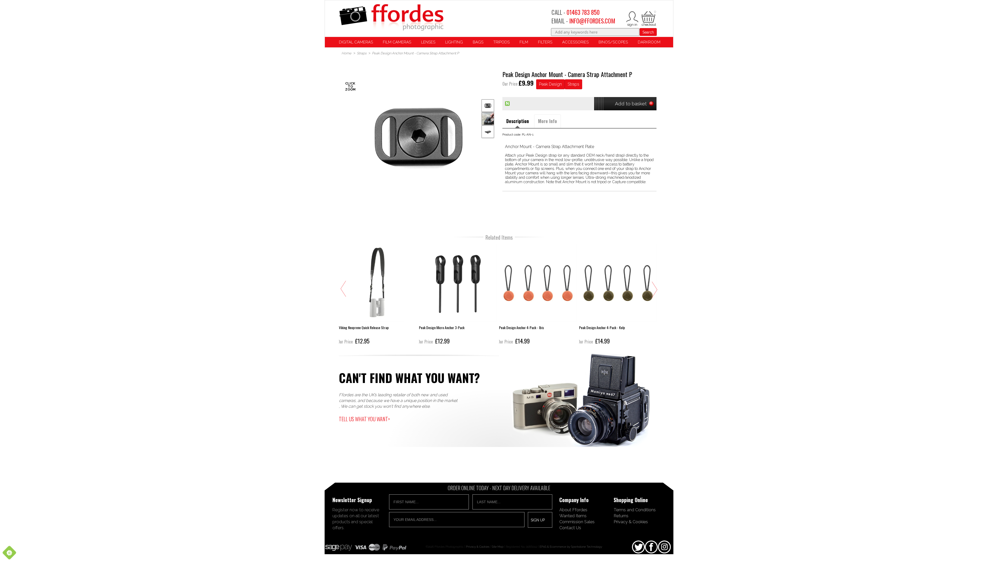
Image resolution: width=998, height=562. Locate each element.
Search (648, 32)
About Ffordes (573, 509)
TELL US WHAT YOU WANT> (364, 419)
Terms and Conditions (635, 509)
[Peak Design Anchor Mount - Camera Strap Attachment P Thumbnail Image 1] (488, 118)
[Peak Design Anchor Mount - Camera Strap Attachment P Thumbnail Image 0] (419, 137)
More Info (547, 121)
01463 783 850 (583, 12)
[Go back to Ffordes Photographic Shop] (391, 17)
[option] (419, 137)
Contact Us (570, 527)
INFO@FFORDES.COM (592, 20)
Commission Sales (577, 521)
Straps (573, 84)
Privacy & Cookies (631, 521)
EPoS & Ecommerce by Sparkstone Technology (571, 546)
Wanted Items (573, 515)
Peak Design (550, 84)
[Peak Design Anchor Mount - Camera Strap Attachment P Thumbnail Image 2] (488, 131)
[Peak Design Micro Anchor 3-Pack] (458, 294)
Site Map (497, 546)
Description (517, 121)
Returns (621, 515)
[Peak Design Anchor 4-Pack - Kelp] (618, 294)
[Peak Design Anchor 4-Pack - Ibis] (538, 294)
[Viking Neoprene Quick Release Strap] (378, 294)
